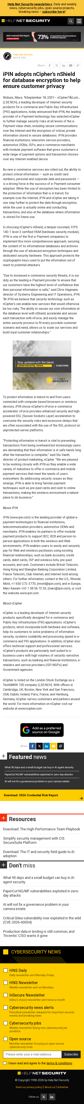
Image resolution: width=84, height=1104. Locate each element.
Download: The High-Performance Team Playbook (41, 829)
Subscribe (71, 1054)
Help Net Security (23, 54)
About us (50, 1087)
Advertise (62, 1087)
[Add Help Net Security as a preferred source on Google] (77, 65)
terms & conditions (59, 1063)
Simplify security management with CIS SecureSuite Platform (33, 840)
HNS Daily (18, 970)
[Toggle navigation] (79, 21)
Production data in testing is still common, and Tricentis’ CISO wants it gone (38, 933)
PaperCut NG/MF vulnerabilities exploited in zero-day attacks (39, 774)
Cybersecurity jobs (25, 1023)
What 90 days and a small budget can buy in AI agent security (39, 767)
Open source (20, 1039)
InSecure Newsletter (27, 995)
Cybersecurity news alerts (31, 1007)
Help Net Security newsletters (30, 4)
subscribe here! (53, 12)
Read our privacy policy (29, 1087)
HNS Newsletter (23, 982)
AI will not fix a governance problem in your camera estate (37, 781)
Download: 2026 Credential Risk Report (31, 795)
